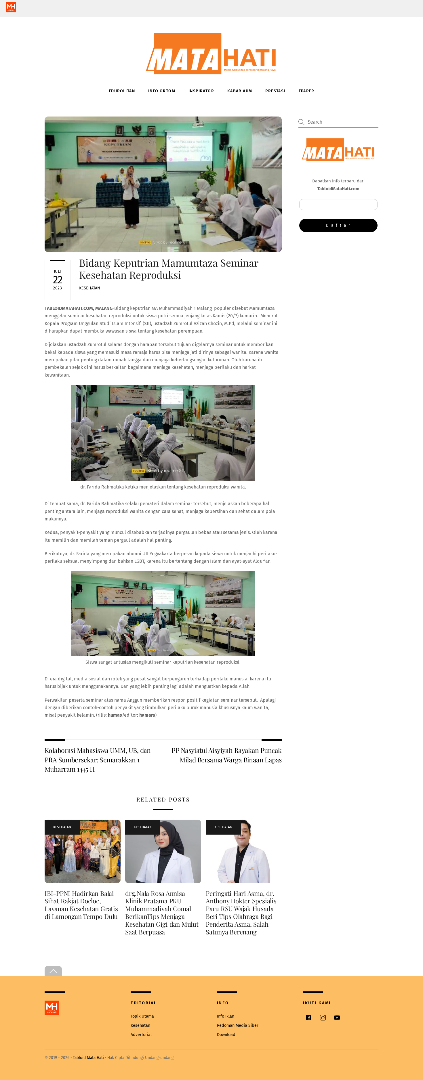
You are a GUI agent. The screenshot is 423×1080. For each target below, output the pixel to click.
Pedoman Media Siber (237, 1025)
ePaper (306, 91)
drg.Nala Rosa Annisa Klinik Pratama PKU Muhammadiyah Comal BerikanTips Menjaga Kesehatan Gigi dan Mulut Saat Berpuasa (162, 912)
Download (226, 1034)
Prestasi (275, 91)
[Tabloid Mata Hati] (211, 70)
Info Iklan (225, 1016)
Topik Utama (142, 1016)
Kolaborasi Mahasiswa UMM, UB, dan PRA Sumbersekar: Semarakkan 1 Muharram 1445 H (98, 759)
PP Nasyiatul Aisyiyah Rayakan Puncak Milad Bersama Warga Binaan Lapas (226, 755)
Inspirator (201, 91)
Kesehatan (89, 288)
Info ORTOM (161, 91)
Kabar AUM (239, 91)
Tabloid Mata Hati (88, 1057)
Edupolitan (122, 91)
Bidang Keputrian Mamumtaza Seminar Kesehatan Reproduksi (168, 268)
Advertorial (141, 1034)
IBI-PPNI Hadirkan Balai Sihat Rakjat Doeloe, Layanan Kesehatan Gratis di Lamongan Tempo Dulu (81, 905)
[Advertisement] (338, 284)
